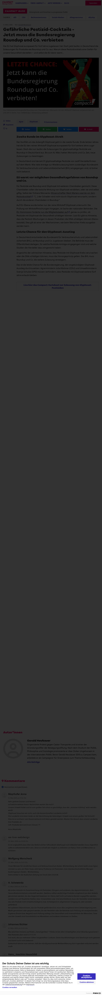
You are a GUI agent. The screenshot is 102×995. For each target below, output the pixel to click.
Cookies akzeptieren (86, 976)
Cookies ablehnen (87, 982)
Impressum (30, 984)
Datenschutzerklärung (13, 984)
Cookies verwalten (9, 987)
